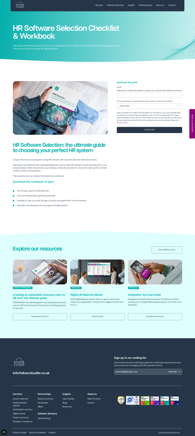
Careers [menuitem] (91, 403)
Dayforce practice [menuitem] (46, 399)
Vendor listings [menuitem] (44, 419)
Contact (172, 5)
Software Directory (115, 5)
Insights (131, 5)
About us (160, 5)
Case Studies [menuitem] (68, 399)
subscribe (172, 371)
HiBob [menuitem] (40, 407)
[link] (99, 5)
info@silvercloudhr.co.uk (31, 373)
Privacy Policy (122, 123)
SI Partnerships (145, 5)
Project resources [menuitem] (21, 418)
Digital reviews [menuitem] (19, 414)
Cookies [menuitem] (52, 433)
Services (99, 5)
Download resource (40, 317)
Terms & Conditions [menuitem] (37, 433)
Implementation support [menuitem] (20, 404)
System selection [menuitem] (20, 399)
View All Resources (166, 250)
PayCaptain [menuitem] (43, 403)
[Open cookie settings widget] (4, 432)
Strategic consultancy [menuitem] (22, 422)
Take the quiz (97, 317)
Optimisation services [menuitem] (22, 410)
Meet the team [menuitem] (94, 399)
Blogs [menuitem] (65, 403)
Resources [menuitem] (67, 407)
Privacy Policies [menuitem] (20, 433)
